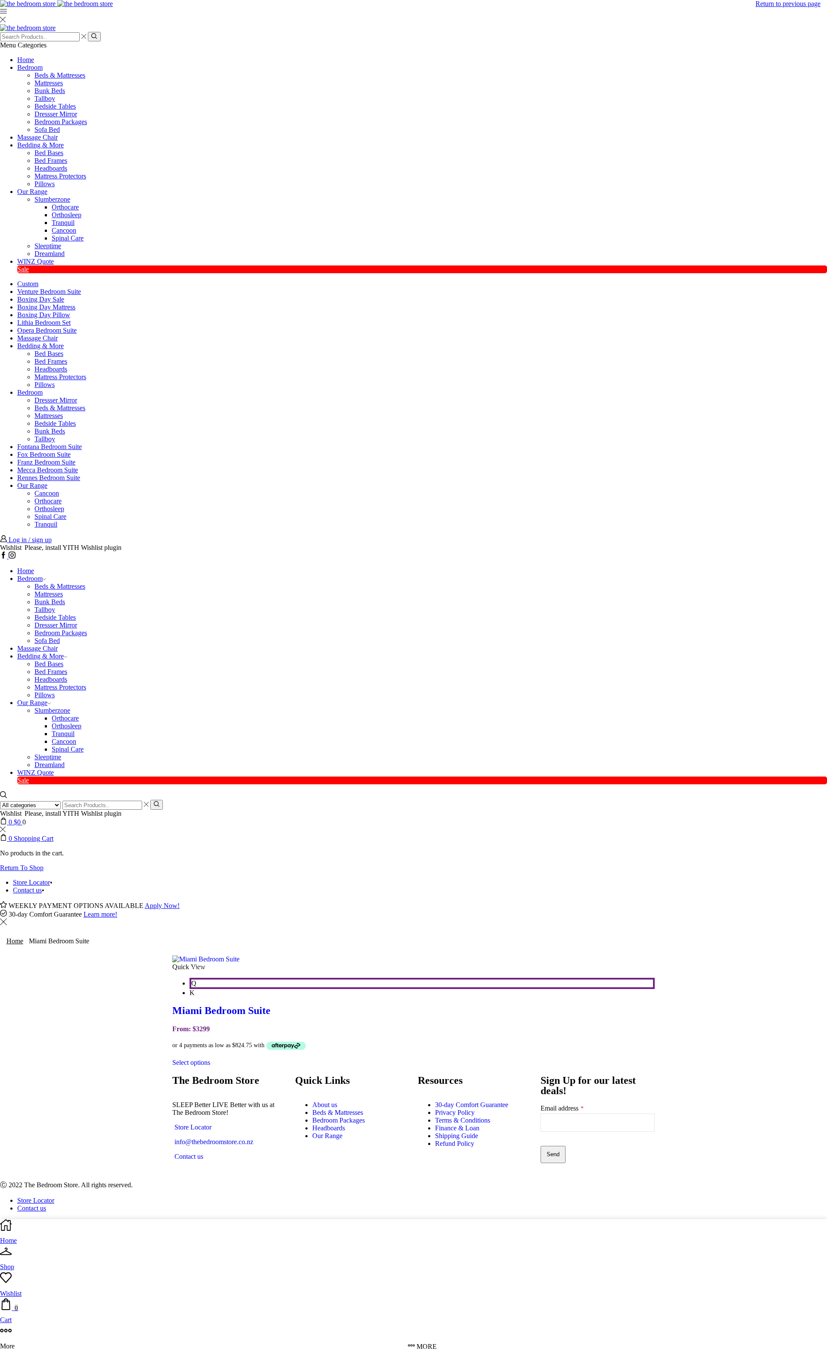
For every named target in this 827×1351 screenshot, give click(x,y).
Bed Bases (48, 152)
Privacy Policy (455, 1112)
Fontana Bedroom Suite (49, 446)
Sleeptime (47, 246)
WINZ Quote (35, 261)
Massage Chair (37, 137)
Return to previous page (788, 3)
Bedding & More (40, 145)
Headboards (50, 168)
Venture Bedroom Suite (49, 291)
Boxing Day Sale (40, 299)
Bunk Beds (49, 90)
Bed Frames (50, 160)
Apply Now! (162, 905)
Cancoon (64, 230)
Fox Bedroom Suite (44, 454)
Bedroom (30, 67)
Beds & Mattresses (59, 75)
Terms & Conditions (462, 1120)
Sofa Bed (47, 129)
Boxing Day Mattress (46, 307)
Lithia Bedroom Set (44, 322)
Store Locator (31, 882)
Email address (562, 1108)
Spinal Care (68, 238)
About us (324, 1104)
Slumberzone (52, 199)
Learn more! (100, 914)
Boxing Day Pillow (43, 314)
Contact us (27, 890)
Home (25, 59)
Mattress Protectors (60, 176)
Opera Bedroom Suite (47, 330)
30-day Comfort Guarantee (471, 1104)
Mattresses (48, 83)
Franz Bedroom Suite (46, 462)
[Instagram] (12, 556)
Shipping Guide (456, 1135)
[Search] (94, 36)
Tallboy (44, 98)
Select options (191, 1062)
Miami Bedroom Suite (221, 1010)
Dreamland (49, 253)
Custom (27, 283)
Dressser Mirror (55, 114)
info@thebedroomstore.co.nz (213, 1141)
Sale (23, 269)
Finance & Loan (457, 1128)
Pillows (44, 183)
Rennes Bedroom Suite (48, 477)
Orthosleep (66, 214)
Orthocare (65, 207)
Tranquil (63, 222)
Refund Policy (454, 1143)
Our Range (32, 191)
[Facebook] (4, 556)
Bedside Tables (55, 106)
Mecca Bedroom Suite (47, 470)
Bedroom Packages (60, 121)
